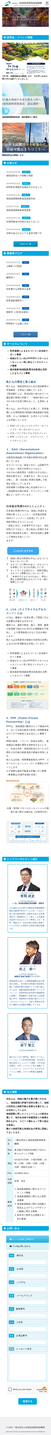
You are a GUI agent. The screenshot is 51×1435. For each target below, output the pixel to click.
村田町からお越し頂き (17, 323)
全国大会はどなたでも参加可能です (24, 233)
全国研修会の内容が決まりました (23, 221)
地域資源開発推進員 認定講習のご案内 (19, 117)
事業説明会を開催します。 (14, 155)
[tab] (27, 1239)
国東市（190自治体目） (18, 312)
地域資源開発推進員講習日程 (20, 198)
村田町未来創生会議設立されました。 (25, 187)
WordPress (41, 1431)
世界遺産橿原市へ (15, 300)
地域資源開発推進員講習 (18, 210)
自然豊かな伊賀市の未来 (18, 289)
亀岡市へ (10, 277)
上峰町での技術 (14, 266)
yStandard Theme (12, 1431)
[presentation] (27, 1239)
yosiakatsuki (25, 1431)
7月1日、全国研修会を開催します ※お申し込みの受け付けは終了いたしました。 (25, 77)
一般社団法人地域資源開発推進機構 (29, 1427)
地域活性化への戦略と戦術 (19, 175)
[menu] (47, 3)
